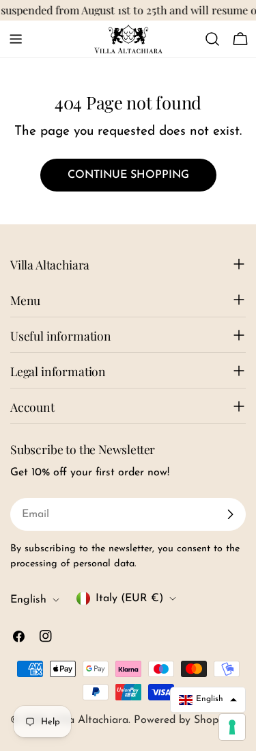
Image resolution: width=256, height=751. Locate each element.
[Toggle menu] (15, 39)
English (28, 599)
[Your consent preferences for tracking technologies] (232, 727)
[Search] (212, 39)
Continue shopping (128, 175)
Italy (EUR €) (129, 598)
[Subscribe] (230, 514)
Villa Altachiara (90, 720)
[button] (208, 699)
